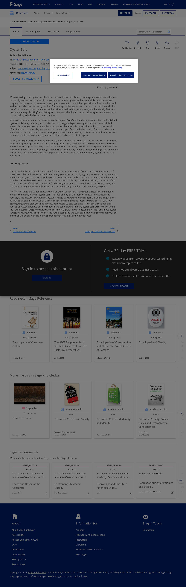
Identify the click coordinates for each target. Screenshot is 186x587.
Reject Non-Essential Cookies (94, 75)
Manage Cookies (63, 75)
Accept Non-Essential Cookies (121, 75)
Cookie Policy (117, 68)
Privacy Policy (106, 68)
